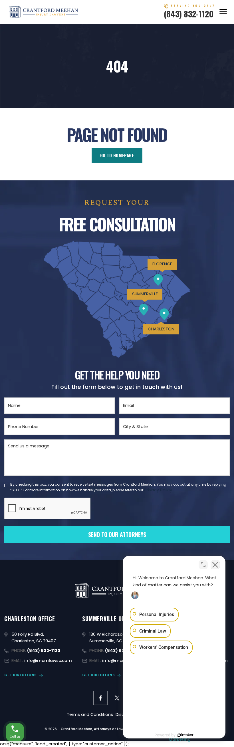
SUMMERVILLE (145, 294)
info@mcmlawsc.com (48, 660)
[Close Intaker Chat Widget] (215, 564)
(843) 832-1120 (188, 14)
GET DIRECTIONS (20, 675)
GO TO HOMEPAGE (117, 155)
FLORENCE (162, 264)
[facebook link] (100, 698)
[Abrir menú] (223, 11)
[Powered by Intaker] (185, 735)
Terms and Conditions (90, 714)
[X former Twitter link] (117, 698)
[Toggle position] (203, 564)
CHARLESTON (161, 329)
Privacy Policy (158, 490)
